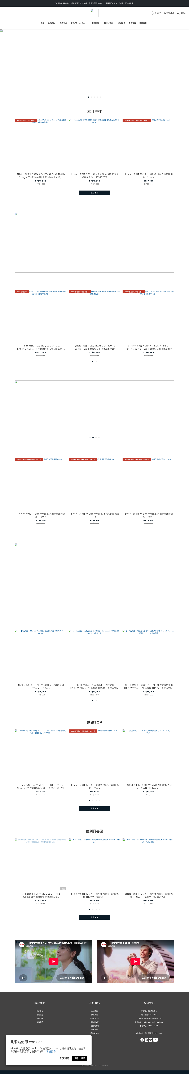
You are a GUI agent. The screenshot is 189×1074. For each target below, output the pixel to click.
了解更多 (51, 1051)
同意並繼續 (79, 1058)
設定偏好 (64, 1058)
